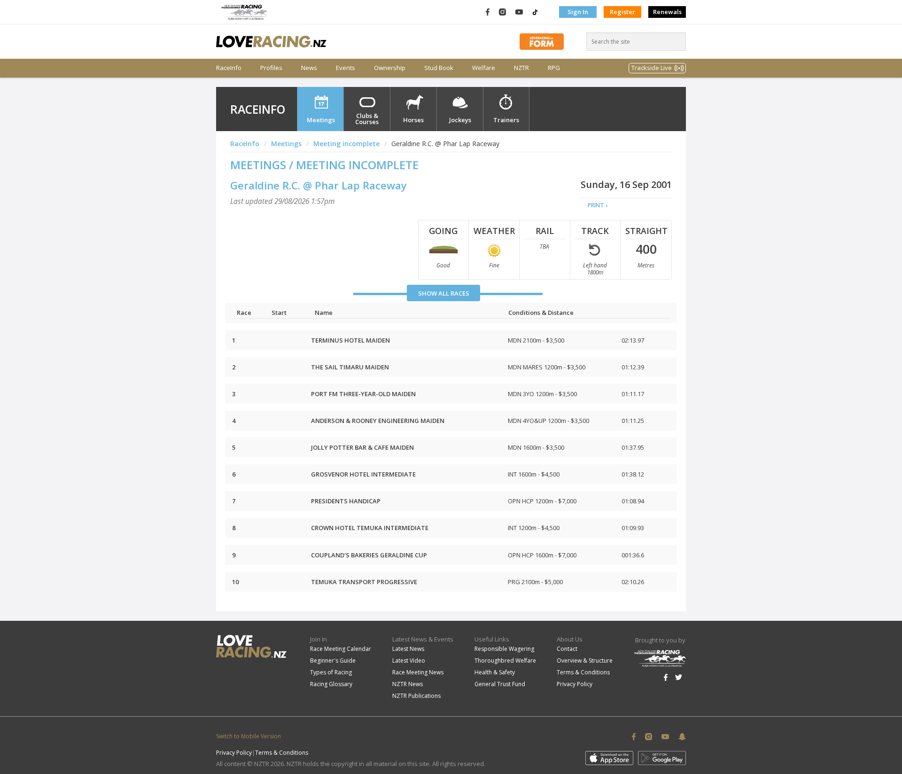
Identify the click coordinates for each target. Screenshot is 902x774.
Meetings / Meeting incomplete (324, 164)
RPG (554, 68)
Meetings (321, 120)
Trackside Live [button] (651, 67)
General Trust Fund (499, 684)
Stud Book (438, 68)
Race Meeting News (417, 672)
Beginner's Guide (333, 661)
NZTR (521, 68)
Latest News (408, 649)
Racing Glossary (331, 684)
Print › (597, 205)
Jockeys (460, 120)
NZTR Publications (416, 696)
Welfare (483, 68)
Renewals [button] (667, 12)
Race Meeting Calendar (340, 649)
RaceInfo (228, 68)
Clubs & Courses (367, 118)
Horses (413, 120)
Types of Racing (331, 672)
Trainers (506, 120)
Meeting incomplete (346, 143)
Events (345, 68)
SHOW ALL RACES (443, 293)
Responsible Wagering (504, 649)
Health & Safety (494, 672)
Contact (567, 649)
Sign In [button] (578, 12)
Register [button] (622, 12)
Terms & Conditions (583, 672)
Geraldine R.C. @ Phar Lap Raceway (318, 185)
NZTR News (407, 684)
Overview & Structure (585, 661)
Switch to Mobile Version (248, 736)
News (309, 68)
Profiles (271, 68)
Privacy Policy (574, 684)
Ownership (389, 68)
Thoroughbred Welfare (505, 661)
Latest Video (408, 661)
